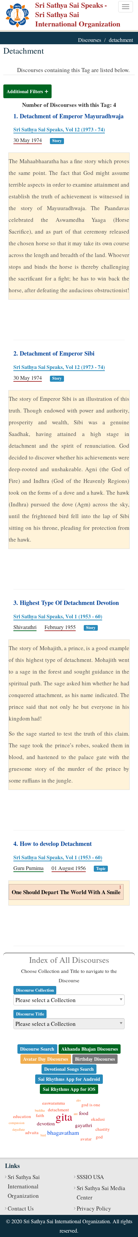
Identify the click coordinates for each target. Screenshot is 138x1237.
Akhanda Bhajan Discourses (89, 1048)
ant (76, 1113)
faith (40, 1115)
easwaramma (53, 1103)
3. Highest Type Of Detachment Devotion (66, 602)
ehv (78, 1100)
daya (15, 1129)
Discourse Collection (35, 990)
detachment (58, 1110)
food (83, 1113)
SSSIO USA (90, 1177)
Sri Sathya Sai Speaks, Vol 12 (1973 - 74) (59, 129)
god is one (90, 1105)
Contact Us (21, 1208)
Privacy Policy (94, 1208)
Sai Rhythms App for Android (69, 1079)
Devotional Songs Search (69, 1068)
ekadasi (98, 1119)
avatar (85, 1139)
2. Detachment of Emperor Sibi (53, 353)
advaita (32, 1132)
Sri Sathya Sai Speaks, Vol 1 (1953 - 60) (57, 616)
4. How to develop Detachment (52, 843)
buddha (40, 1110)
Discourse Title (30, 1014)
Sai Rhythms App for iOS (69, 1089)
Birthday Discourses (95, 1058)
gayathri (83, 1125)
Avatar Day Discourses (45, 1058)
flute (22, 1129)
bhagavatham (63, 1132)
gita (64, 1116)
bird (43, 1135)
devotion (46, 1123)
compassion (16, 1122)
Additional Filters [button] (25, 91)
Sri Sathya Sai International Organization (24, 1186)
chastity (102, 1129)
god (99, 1137)
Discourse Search (37, 1048)
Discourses (89, 39)
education (22, 1116)
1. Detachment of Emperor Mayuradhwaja (68, 116)
